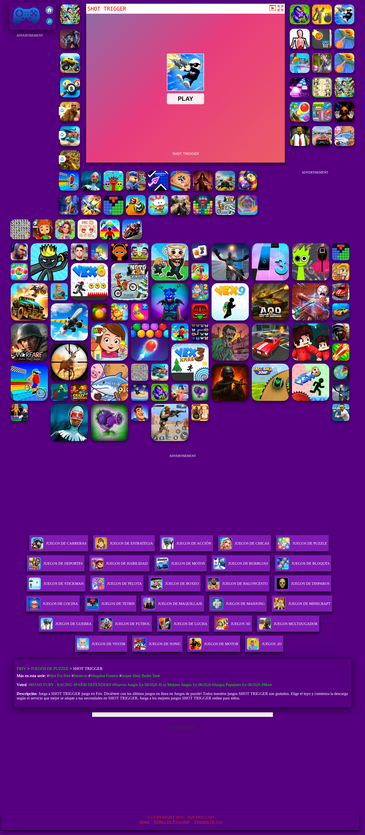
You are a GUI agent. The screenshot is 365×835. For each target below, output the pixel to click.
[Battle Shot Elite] (300, 23)
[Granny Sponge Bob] (300, 144)
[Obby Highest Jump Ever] (110, 238)
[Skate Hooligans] (43, 238)
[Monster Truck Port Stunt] (70, 72)
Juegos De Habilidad (127, 563)
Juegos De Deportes (63, 563)
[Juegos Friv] (49, 10)
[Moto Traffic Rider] (225, 189)
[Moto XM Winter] (225, 213)
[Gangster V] (70, 120)
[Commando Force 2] (180, 213)
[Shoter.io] (300, 72)
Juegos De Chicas (252, 543)
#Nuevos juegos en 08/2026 (134, 685)
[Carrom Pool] (180, 189)
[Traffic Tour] (322, 144)
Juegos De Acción (193, 543)
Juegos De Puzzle (309, 543)
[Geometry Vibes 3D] (158, 189)
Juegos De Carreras (66, 543)
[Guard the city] (70, 47)
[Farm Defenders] (70, 169)
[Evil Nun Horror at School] (91, 189)
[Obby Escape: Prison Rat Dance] (136, 189)
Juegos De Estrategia (131, 543)
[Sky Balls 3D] (136, 213)
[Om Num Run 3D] (158, 213)
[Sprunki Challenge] (113, 189)
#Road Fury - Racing (51, 685)
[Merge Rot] (344, 144)
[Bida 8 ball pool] (70, 96)
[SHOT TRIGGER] (344, 23)
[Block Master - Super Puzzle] (113, 213)
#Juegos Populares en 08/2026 (236, 685)
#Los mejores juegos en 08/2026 (184, 685)
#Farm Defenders (92, 685)
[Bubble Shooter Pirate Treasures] (300, 120)
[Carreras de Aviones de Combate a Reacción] (91, 213)
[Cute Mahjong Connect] (322, 96)
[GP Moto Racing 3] (132, 238)
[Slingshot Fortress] (322, 23)
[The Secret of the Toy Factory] (344, 120)
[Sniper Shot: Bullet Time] (300, 47)
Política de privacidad (171, 822)
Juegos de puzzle (50, 668)
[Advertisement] (30, 113)
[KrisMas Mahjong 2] (87, 238)
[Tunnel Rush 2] (247, 213)
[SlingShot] (344, 47)
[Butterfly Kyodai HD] (20, 238)
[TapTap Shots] (322, 47)
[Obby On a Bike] (69, 189)
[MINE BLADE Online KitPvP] (70, 23)
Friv (21, 668)
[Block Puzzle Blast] (203, 213)
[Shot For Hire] (322, 72)
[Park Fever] (322, 120)
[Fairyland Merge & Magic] (65, 238)
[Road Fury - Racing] (70, 144)
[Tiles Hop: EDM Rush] (300, 96)
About (144, 822)
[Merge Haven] (69, 213)
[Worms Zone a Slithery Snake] (247, 189)
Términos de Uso (208, 822)
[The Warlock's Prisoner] (203, 189)
